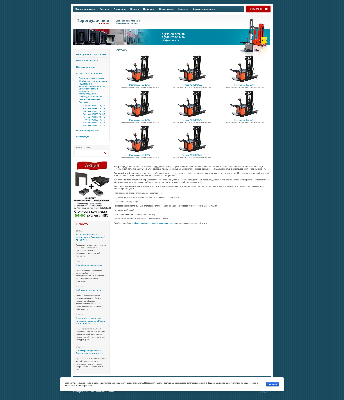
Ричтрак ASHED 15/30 (192, 155)
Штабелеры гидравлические (93, 81)
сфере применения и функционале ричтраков (155, 223)
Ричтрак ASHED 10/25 (192, 85)
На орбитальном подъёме (89, 265)
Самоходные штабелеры (91, 97)
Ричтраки (83, 102)
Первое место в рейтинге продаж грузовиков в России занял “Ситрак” (90, 321)
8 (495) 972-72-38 (173, 34)
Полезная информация (87, 130)
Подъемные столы (85, 67)
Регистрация (82, 136)
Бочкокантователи (88, 89)
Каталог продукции (85, 9)
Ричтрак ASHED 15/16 (244, 120)
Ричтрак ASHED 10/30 (244, 85)
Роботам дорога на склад (89, 290)
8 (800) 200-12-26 (173, 37)
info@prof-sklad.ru (171, 40)
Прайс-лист (149, 9)
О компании (120, 9)
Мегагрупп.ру (265, 392)
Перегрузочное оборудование (91, 54)
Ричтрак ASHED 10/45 (192, 120)
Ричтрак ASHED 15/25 (139, 155)
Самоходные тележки (90, 99)
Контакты (183, 9)
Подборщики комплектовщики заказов (92, 85)
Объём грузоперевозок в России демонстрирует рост (90, 351)
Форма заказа (166, 9)
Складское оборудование (89, 73)
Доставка (104, 9)
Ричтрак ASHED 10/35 (139, 120)
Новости (134, 9)
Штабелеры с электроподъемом (88, 93)
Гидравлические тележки (91, 78)
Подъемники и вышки (87, 60)
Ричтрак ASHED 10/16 (139, 85)
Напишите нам (256, 9)
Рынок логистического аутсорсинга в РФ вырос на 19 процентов (91, 237)
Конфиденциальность (204, 9)
